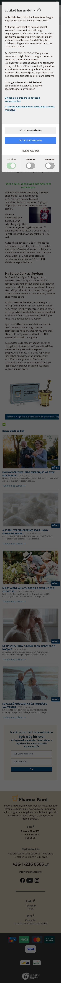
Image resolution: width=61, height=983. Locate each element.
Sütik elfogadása (30, 140)
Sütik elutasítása (30, 130)
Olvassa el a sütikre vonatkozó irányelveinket (22, 99)
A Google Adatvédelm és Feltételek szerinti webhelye (29, 108)
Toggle (11, 166)
